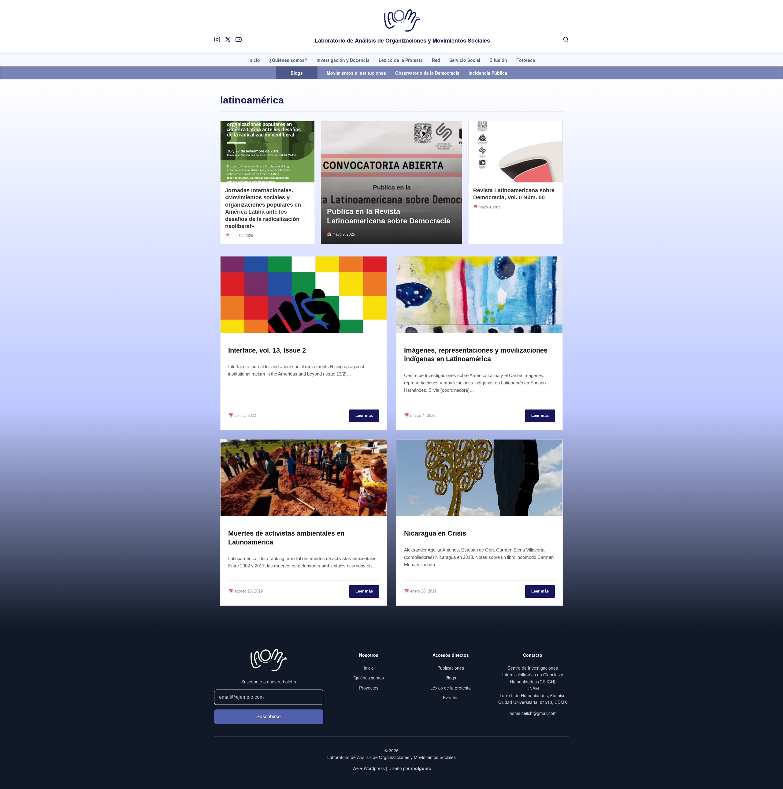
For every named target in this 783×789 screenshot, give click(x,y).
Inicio (254, 60)
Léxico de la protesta (450, 688)
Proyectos (368, 688)
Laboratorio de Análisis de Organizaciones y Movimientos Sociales (402, 40)
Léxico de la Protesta (401, 60)
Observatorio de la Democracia (427, 73)
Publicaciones (450, 668)
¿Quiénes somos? (288, 60)
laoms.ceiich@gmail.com (533, 713)
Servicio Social (464, 60)
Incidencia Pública (488, 73)
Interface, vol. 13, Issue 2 (267, 350)
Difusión (498, 60)
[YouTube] (239, 39)
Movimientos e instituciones (356, 73)
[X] (228, 39)
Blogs (450, 678)
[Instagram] (217, 39)
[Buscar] (566, 39)
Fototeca (525, 60)
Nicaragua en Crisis (435, 533)
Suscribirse (268, 716)
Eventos (450, 697)
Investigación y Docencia (343, 60)
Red (436, 60)
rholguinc (421, 768)
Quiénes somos (369, 678)
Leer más (364, 415)
